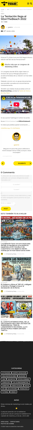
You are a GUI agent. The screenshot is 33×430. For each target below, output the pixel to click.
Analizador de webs (9, 376)
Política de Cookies (7, 423)
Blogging (22, 376)
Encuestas (11, 379)
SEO (2, 14)
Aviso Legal (5, 421)
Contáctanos (14, 421)
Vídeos (13, 392)
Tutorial (5, 392)
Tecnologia (24, 388)
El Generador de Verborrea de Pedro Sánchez (26, 361)
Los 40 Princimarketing (20, 382)
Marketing (5, 385)
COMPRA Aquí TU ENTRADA (10, 128)
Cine (3, 379)
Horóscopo (6, 382)
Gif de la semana (23, 379)
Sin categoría (12, 388)
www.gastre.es (7, 156)
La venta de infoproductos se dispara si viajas (9, 361)
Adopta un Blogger (19, 373)
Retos (27, 385)
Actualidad (4, 241)
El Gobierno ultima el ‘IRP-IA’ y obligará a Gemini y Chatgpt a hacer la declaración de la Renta (16, 286)
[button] (28, 3)
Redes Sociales (17, 385)
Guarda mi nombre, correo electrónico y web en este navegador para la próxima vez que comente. (16, 197)
